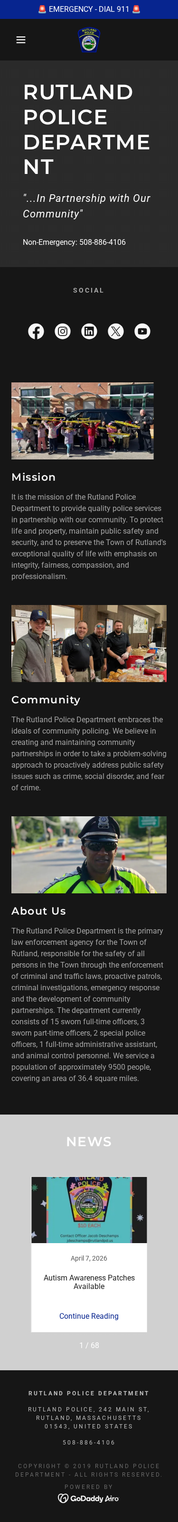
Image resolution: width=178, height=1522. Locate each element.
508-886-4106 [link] (102, 242)
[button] (14, 39)
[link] (89, 39)
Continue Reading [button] (89, 1316)
